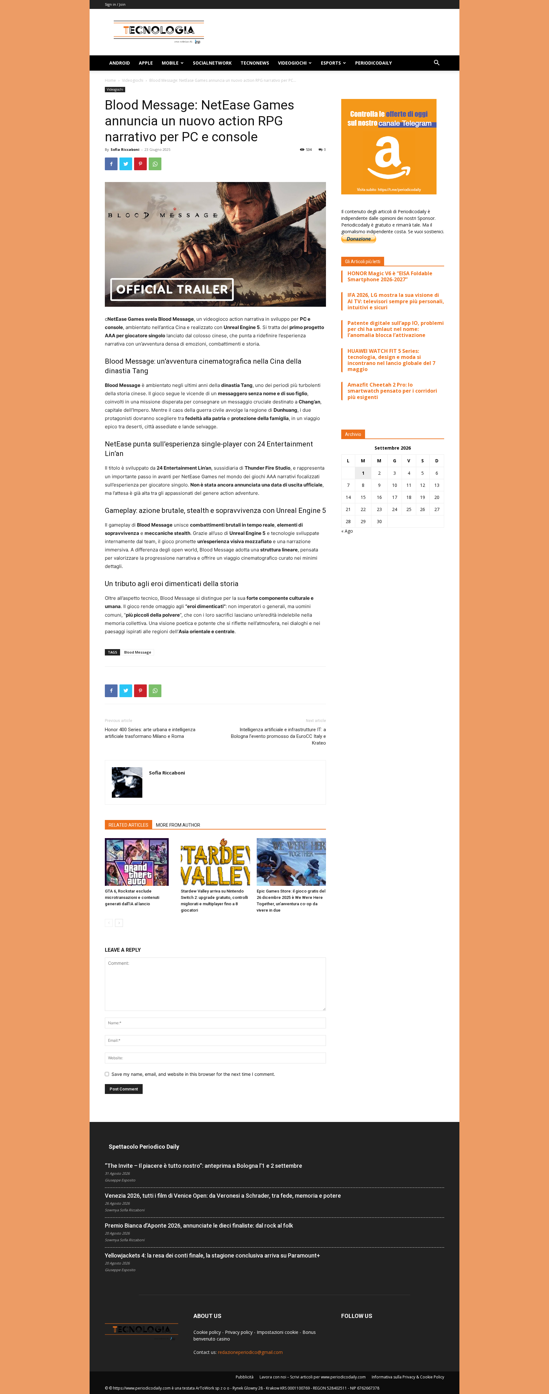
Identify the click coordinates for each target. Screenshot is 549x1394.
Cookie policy (207, 1332)
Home (110, 80)
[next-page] (119, 923)
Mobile (170, 63)
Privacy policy (239, 1332)
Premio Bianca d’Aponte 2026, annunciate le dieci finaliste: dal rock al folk (199, 1225)
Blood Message (137, 652)
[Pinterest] (140, 164)
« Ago (347, 531)
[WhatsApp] (155, 164)
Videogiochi (292, 63)
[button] (436, 63)
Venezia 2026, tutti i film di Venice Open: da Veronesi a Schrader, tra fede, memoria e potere (223, 1195)
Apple (146, 63)
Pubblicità (245, 1377)
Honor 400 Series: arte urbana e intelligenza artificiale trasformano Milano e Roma (150, 733)
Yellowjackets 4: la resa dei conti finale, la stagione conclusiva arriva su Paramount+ (212, 1255)
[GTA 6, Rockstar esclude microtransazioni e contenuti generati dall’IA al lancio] (139, 862)
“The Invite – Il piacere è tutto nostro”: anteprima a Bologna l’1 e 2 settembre (203, 1165)
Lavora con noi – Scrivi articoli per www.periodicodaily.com (313, 1377)
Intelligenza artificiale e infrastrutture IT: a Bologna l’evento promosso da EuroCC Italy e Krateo (278, 736)
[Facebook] (111, 164)
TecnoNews (255, 63)
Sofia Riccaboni (125, 149)
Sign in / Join (115, 4)
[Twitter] (125, 164)
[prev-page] (109, 923)
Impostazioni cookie (277, 1332)
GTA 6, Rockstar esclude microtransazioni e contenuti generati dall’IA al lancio (132, 897)
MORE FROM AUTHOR (178, 825)
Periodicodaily (373, 63)
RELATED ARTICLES (128, 825)
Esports (331, 63)
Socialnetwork (212, 63)
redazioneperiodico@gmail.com (250, 1352)
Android (119, 63)
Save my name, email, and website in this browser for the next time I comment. (193, 1074)
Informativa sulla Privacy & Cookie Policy (408, 1377)
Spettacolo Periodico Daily (144, 1146)
